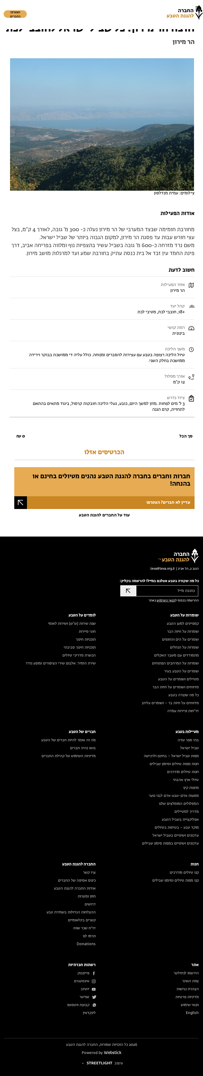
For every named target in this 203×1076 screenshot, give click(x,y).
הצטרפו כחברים (15, 14)
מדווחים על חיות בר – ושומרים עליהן (170, 703)
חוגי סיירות (87, 631)
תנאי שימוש (190, 1005)
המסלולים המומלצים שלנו (179, 804)
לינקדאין (89, 1013)
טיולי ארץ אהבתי (186, 780)
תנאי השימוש (166, 600)
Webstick (112, 1053)
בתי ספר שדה (188, 740)
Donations (86, 944)
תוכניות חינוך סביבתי (80, 647)
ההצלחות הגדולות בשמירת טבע (71, 912)
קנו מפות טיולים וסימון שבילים (175, 880)
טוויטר (84, 997)
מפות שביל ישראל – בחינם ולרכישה (171, 756)
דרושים (90, 904)
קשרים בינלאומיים (82, 920)
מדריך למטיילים (186, 812)
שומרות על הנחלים (184, 647)
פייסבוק (83, 973)
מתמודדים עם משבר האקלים (176, 655)
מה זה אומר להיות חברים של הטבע (68, 740)
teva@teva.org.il (162, 568)
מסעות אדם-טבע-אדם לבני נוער (174, 796)
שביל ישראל (189, 748)
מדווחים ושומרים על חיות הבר (176, 687)
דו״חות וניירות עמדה (183, 711)
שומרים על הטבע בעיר (181, 671)
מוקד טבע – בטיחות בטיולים (177, 827)
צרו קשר (89, 872)
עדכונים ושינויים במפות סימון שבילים (170, 843)
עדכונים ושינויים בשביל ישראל (176, 835)
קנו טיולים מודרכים (184, 872)
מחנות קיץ (191, 788)
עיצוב (105, 1063)
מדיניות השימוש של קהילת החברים (68, 756)
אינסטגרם (81, 981)
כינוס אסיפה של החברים (77, 880)
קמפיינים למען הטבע (183, 624)
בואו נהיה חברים (83, 748)
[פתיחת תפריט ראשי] (198, 8)
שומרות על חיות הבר (183, 631)
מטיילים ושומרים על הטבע (178, 679)
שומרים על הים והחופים (180, 639)
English (192, 1013)
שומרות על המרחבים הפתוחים (175, 663)
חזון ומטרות (87, 896)
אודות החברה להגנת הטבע (75, 888)
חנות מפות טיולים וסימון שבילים (174, 764)
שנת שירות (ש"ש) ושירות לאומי (72, 624)
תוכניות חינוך (86, 639)
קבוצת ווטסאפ (78, 1005)
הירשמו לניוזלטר (186, 973)
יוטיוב (85, 989)
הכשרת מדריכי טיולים (79, 655)
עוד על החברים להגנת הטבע (104, 515)
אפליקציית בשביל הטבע (180, 819)
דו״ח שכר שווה (84, 928)
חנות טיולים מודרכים (183, 772)
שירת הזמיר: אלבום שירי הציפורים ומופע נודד (61, 663)
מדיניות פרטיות (187, 997)
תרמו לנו (89, 936)
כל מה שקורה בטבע (183, 695)
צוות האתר (190, 981)
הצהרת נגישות (188, 989)
